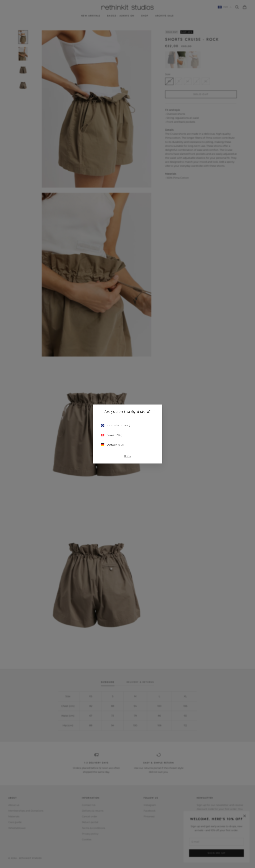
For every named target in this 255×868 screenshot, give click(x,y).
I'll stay (127, 456)
